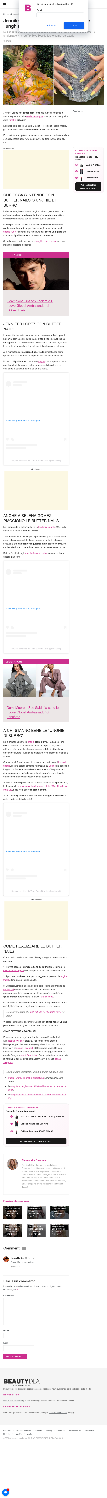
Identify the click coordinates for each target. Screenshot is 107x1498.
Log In (29, 1433)
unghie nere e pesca (46, 241)
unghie (12, 119)
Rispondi (16, 1267)
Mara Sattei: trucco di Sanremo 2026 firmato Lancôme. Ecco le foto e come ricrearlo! (36, 1227)
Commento (9, 1295)
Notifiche (6, 1433)
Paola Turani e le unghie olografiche (26, 1077)
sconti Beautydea (28, 1055)
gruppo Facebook (24, 1048)
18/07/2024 (7, 41)
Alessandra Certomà (34, 1160)
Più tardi (51, 25)
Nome (6, 1330)
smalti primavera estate (36, 553)
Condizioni (61, 1430)
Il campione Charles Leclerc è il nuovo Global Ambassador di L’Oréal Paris (12, 1211)
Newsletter (89, 1430)
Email (5, 1342)
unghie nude (9, 231)
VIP (11, 14)
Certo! (74, 25)
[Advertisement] (36, 169)
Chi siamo (7, 1430)
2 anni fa (31, 1258)
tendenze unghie (34, 116)
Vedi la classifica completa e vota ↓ (36, 1141)
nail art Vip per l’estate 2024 (45, 1012)
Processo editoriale (23, 1430)
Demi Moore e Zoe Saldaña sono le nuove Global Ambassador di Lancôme (35, 1209)
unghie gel (8, 989)
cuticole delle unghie (13, 970)
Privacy (49, 1430)
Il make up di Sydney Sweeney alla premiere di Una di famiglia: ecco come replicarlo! (59, 1227)
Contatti (39, 1430)
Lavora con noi (75, 1430)
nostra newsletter (16, 1040)
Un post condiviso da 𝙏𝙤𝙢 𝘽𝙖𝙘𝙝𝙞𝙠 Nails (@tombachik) (36, 460)
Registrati (18, 1433)
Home (5, 14)
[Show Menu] (4, 4)
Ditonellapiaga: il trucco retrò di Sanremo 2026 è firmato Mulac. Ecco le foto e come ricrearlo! (12, 1227)
